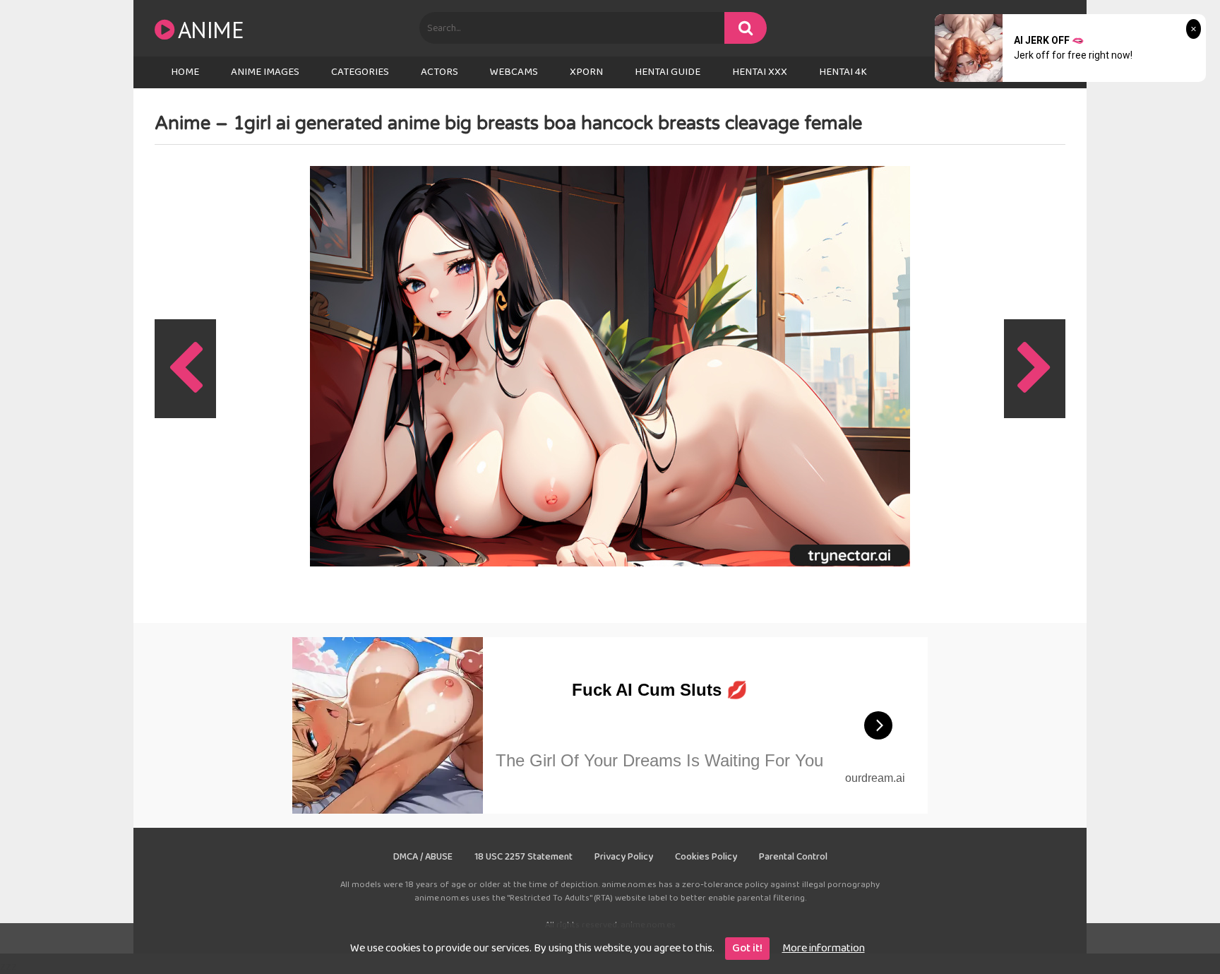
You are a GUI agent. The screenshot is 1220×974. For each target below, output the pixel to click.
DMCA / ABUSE (423, 857)
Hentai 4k (843, 72)
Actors (439, 72)
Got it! (747, 948)
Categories (360, 72)
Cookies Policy (706, 857)
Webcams (514, 72)
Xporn (586, 72)
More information (823, 948)
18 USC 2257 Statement (523, 857)
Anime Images (265, 72)
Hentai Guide (667, 72)
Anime (211, 29)
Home (185, 72)
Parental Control (793, 857)
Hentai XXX (759, 72)
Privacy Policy (623, 857)
